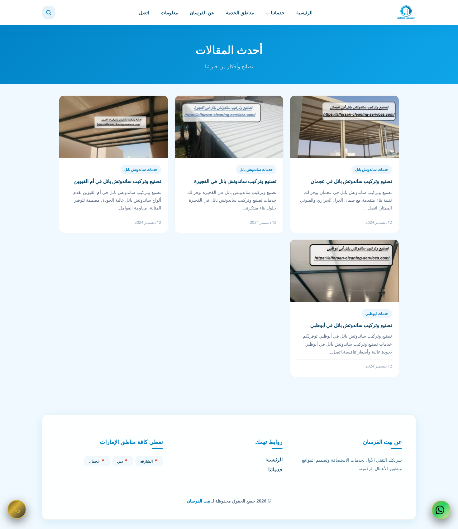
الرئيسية (304, 12)
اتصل (144, 12)
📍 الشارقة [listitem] (149, 461)
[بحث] (48, 12)
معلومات (169, 12)
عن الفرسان (202, 12)
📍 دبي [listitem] (122, 461)
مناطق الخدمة (240, 12)
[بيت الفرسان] (406, 12)
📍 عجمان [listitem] (97, 461)
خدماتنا (277, 12)
